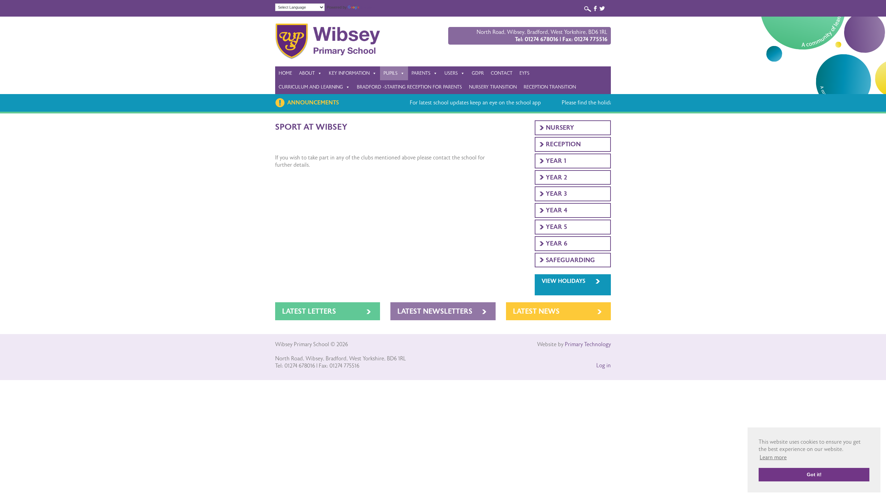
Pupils (390, 73)
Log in (603, 365)
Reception (563, 144)
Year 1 (556, 161)
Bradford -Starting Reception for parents (409, 87)
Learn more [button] (773, 457)
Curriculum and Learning (311, 87)
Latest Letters (309, 311)
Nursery (560, 127)
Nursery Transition (493, 87)
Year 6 (556, 243)
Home (285, 73)
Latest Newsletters (434, 311)
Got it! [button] (814, 474)
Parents (421, 73)
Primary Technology (588, 344)
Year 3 (556, 193)
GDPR (478, 73)
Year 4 (556, 210)
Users (451, 73)
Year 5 (556, 227)
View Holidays (563, 281)
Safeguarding (570, 260)
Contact (502, 73)
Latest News (536, 311)
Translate (368, 7)
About (307, 73)
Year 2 (556, 177)
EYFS (524, 73)
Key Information (349, 73)
